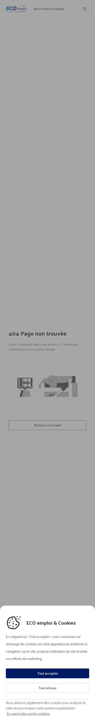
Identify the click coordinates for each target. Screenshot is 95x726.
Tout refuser (47, 688)
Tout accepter (47, 673)
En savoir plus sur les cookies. (28, 713)
